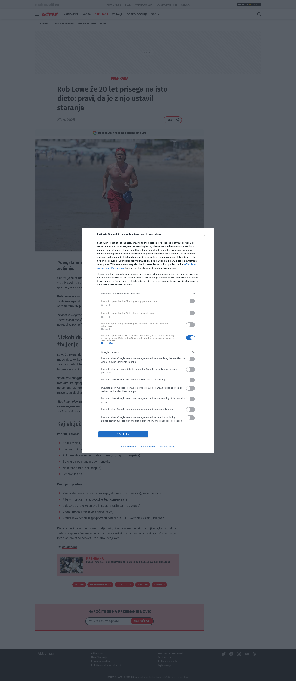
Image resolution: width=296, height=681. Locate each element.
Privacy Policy (167, 446)
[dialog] (148, 340)
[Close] (207, 234)
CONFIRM (123, 434)
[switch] (190, 301)
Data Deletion (128, 446)
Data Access (148, 446)
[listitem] (148, 293)
